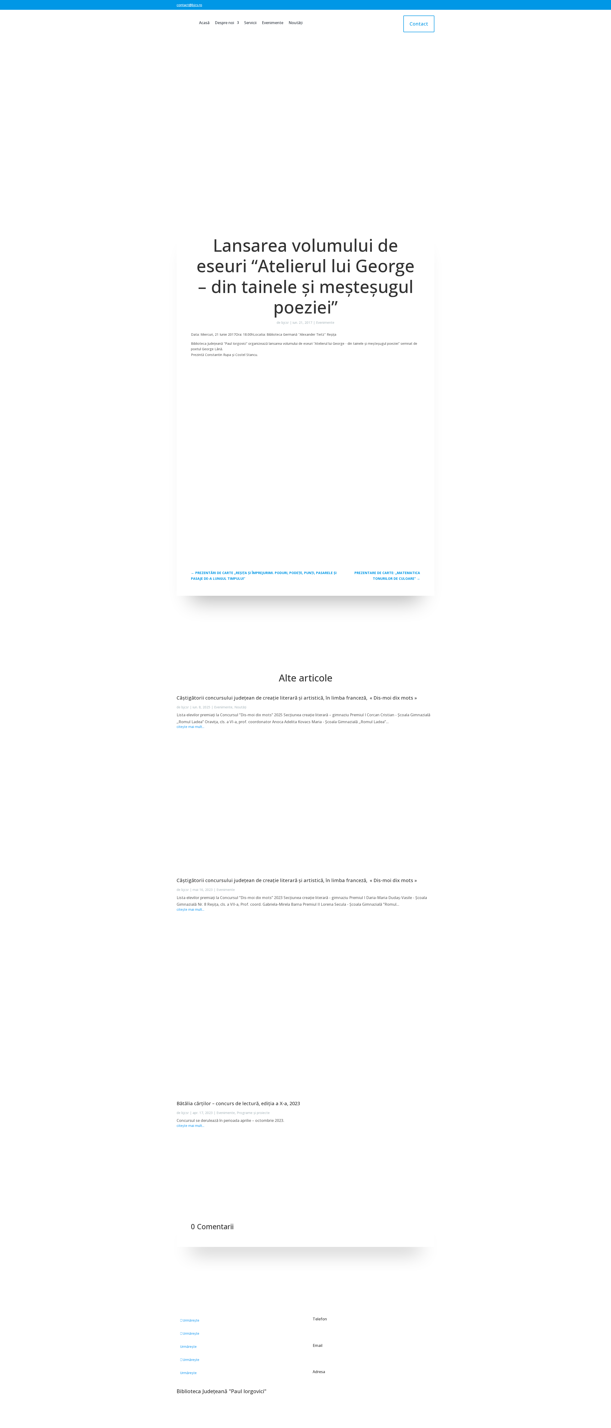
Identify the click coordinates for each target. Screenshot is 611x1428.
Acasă (204, 22)
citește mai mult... (190, 726)
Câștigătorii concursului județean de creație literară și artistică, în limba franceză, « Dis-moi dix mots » (297, 698)
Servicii (250, 22)
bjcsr (285, 322)
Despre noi (224, 22)
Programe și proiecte (253, 1112)
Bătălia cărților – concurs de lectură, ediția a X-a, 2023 (238, 1103)
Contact (419, 24)
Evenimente (272, 22)
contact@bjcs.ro (189, 5)
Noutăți (296, 22)
